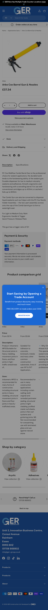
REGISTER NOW (24, 315)
